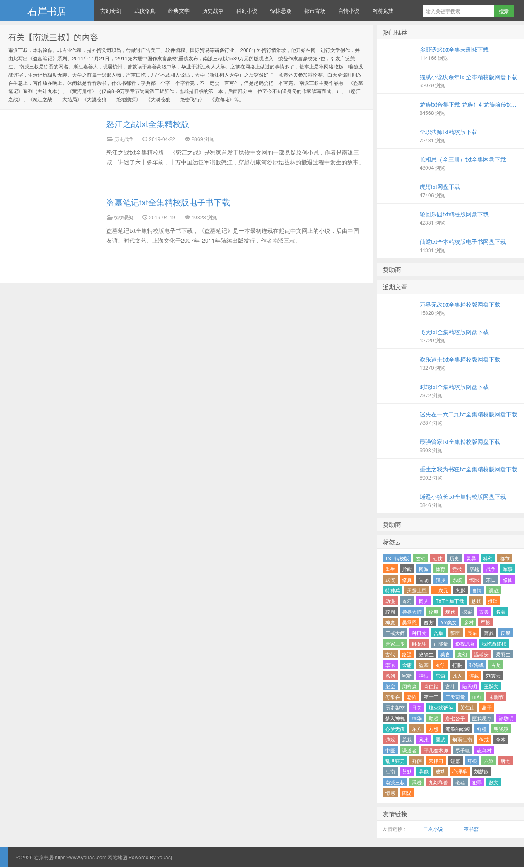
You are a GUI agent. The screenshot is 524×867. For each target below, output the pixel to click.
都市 (505, 558)
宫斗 (450, 686)
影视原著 (465, 643)
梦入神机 (395, 718)
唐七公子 (455, 718)
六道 (489, 760)
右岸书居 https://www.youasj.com (70, 856)
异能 (407, 568)
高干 (487, 707)
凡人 (457, 675)
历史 (454, 558)
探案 (467, 611)
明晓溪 (501, 728)
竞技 (457, 568)
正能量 (441, 643)
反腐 (505, 632)
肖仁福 (431, 686)
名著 (501, 611)
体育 (440, 568)
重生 (390, 568)
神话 (424, 675)
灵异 (471, 558)
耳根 (472, 760)
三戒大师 (395, 632)
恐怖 (412, 696)
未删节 (496, 696)
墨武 (440, 739)
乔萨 (417, 760)
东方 (417, 728)
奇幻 (407, 600)
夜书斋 (471, 828)
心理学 (459, 771)
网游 (424, 568)
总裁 (407, 739)
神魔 (390, 622)
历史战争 (213, 10)
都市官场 (314, 10)
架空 (390, 686)
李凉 (390, 664)
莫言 (445, 654)
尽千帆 (462, 749)
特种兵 (392, 590)
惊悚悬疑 (280, 10)
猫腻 (440, 579)
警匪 (455, 632)
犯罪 (477, 781)
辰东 (472, 632)
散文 (494, 781)
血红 (477, 696)
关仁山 (467, 707)
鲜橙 (482, 728)
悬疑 (476, 600)
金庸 (407, 664)
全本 (501, 739)
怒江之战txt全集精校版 (147, 124)
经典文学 (179, 10)
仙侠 (438, 558)
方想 (433, 728)
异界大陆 (412, 611)
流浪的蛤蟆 (457, 728)
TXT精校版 (397, 558)
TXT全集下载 (450, 600)
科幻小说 (246, 10)
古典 (484, 611)
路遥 (407, 654)
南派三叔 (395, 781)
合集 (438, 632)
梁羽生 (503, 654)
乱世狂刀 (395, 760)
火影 (460, 590)
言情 (477, 590)
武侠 (390, 579)
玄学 (440, 664)
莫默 (407, 771)
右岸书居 (47, 10)
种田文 (419, 632)
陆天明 (469, 686)
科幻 (488, 558)
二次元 (441, 590)
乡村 (469, 622)
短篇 (455, 760)
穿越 (474, 568)
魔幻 (462, 654)
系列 (390, 675)
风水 (424, 739)
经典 (433, 611)
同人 (424, 600)
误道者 (409, 749)
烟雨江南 (462, 739)
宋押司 (436, 760)
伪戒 (484, 739)
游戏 (390, 739)
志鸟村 (484, 749)
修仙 (508, 579)
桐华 (417, 718)
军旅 (485, 622)
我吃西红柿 (494, 643)
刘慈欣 (481, 771)
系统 (457, 579)
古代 (390, 654)
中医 (390, 749)
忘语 (440, 675)
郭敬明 (506, 718)
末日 (491, 579)
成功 (440, 771)
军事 (508, 568)
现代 (450, 611)
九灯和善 (438, 781)
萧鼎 (489, 632)
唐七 (505, 760)
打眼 (457, 664)
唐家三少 (395, 643)
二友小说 (433, 828)
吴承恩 (409, 622)
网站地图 (116, 856)
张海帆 (476, 664)
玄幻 (421, 558)
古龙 (496, 664)
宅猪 (407, 675)
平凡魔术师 (436, 749)
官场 (424, 579)
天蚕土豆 (417, 590)
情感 (390, 792)
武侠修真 (145, 10)
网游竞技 (382, 10)
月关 (417, 707)
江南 (390, 771)
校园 (390, 611)
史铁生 (426, 654)
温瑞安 (481, 654)
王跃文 (491, 686)
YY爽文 (448, 622)
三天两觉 (455, 696)
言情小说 (348, 10)
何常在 (392, 696)
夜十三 (431, 696)
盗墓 (424, 664)
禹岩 (417, 781)
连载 (474, 675)
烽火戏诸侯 (441, 707)
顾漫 (433, 718)
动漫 (390, 600)
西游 (407, 792)
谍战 (494, 590)
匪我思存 (482, 718)
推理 (493, 600)
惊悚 (474, 579)
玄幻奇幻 (111, 10)
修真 (407, 579)
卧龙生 (419, 643)
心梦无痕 (395, 728)
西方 (429, 622)
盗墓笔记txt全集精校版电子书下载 (168, 202)
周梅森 (409, 686)
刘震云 (493, 675)
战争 (491, 568)
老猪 (460, 781)
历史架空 (395, 707)
